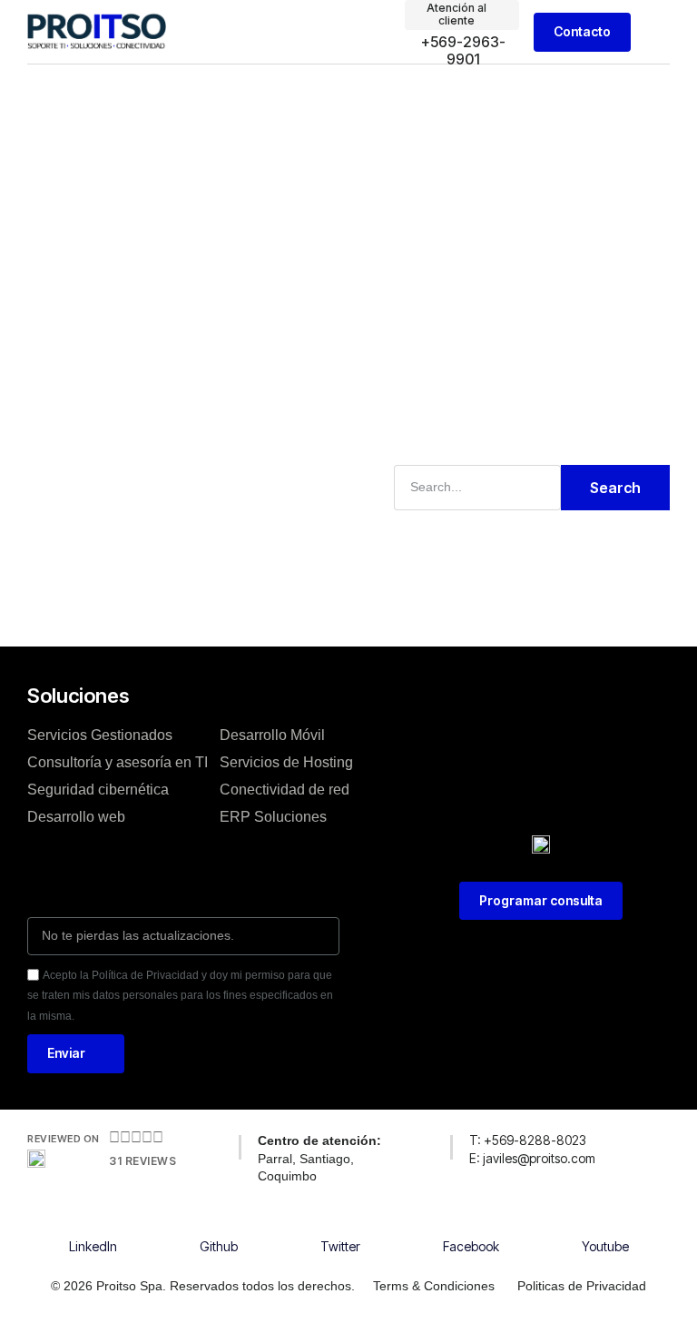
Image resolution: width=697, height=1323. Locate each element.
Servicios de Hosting (286, 762)
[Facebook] (471, 1219)
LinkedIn (93, 1246)
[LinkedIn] (92, 1219)
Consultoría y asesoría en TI (117, 762)
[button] (657, 32)
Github (219, 1246)
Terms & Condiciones (434, 1286)
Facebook (471, 1246)
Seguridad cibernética (98, 789)
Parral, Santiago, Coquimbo (319, 1158)
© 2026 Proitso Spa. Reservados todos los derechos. (203, 1286)
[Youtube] (605, 1219)
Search (615, 488)
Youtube (605, 1246)
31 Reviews (142, 1161)
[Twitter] (340, 1219)
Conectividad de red (284, 789)
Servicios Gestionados (99, 735)
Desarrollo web (76, 816)
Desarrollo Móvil (272, 735)
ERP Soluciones (273, 816)
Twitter (340, 1246)
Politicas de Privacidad (581, 1286)
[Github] (219, 1219)
